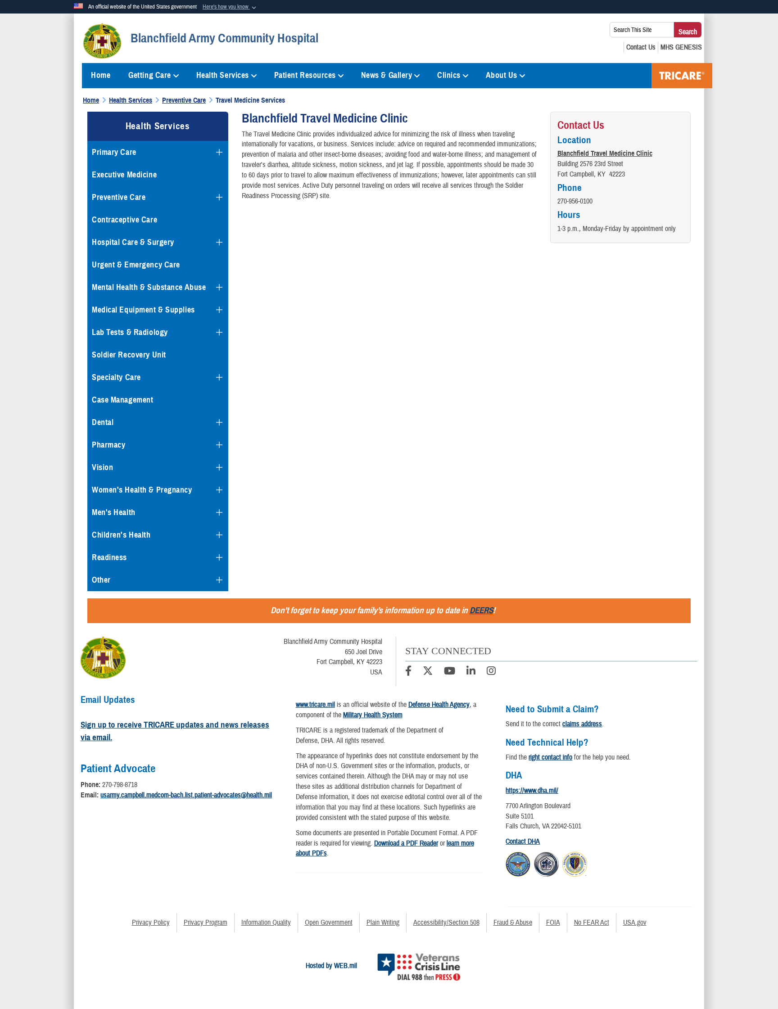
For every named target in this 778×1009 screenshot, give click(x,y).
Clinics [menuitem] (449, 75)
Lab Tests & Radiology (130, 332)
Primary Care (114, 152)
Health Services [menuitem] (222, 75)
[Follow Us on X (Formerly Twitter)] (428, 672)
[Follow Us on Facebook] (408, 672)
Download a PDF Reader (406, 843)
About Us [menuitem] (501, 75)
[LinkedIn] (470, 672)
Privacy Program (205, 922)
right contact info (550, 757)
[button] (230, 7)
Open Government (329, 922)
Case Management (122, 400)
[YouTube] (449, 672)
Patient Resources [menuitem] (305, 75)
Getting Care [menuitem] (149, 75)
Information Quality (266, 922)
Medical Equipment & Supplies (143, 310)
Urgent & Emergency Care (136, 265)
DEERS (481, 610)
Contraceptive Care (124, 220)
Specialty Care (116, 377)
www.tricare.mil (315, 704)
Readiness (109, 557)
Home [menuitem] (100, 75)
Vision (102, 467)
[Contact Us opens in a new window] (641, 47)
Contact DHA (523, 841)
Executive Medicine (124, 175)
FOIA (553, 922)
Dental (102, 422)
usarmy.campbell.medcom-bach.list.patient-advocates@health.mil (186, 795)
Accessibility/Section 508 (446, 922)
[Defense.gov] (518, 863)
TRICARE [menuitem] (681, 75)
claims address (582, 723)
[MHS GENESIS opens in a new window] (681, 47)
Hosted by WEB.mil (331, 965)
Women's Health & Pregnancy (142, 490)
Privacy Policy (151, 922)
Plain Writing (382, 922)
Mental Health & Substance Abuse (149, 287)
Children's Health (121, 535)
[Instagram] (491, 672)
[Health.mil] (546, 863)
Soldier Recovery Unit (129, 355)
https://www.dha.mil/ (532, 790)
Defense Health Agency (439, 704)
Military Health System (373, 714)
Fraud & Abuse (512, 922)
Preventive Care (118, 197)
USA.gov (635, 922)
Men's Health (114, 512)
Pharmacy (108, 445)
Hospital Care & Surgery (133, 242)
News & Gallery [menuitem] (386, 75)
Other (101, 580)
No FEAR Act (591, 922)
